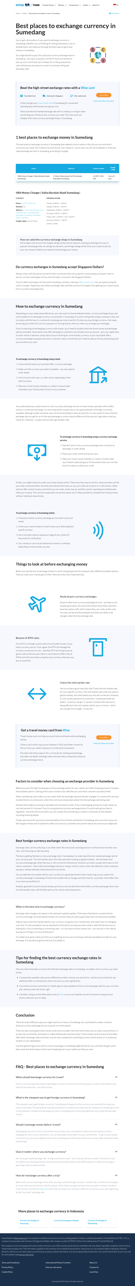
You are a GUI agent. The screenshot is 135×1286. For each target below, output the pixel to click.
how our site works (26, 1254)
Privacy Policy (7, 1267)
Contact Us (94, 1267)
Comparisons (73, 5)
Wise (66, 730)
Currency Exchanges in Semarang (29, 1222)
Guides (85, 5)
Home (18, 13)
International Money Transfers (58, 1262)
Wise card (88, 88)
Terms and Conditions (11, 1262)
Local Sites (93, 1272)
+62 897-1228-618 (28, 203)
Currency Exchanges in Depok (66, 1220)
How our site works (53, 1267)
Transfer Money (48, 5)
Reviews (61, 5)
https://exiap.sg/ (20, 1238)
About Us (95, 5)
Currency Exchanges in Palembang (97, 1222)
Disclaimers (115, 13)
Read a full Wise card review (104, 101)
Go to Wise (104, 95)
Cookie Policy (7, 1272)
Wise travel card (45, 103)
